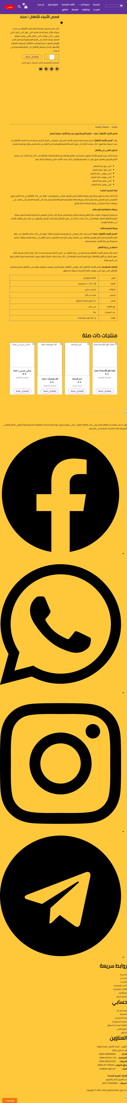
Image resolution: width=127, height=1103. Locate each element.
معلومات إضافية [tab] (102, 127)
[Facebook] (60, 554)
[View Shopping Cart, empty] (26, 7)
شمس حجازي (90, 289)
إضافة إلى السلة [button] (104, 391)
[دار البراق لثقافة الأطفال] (114, 7)
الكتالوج (65, 9)
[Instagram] (60, 832)
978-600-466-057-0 (87, 318)
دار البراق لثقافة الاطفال (86, 301)
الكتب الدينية (37, 63)
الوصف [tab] (114, 127)
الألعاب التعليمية (68, 4)
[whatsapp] (60, 693)
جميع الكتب (84, 4)
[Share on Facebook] (57, 69)
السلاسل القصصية (51, 63)
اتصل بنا (97, 9)
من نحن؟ (40, 4)
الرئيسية (96, 4)
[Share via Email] (41, 69)
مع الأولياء (86, 9)
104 (94, 312)
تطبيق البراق (53, 4)
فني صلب (92, 306)
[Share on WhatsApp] (51, 69)
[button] (79, 4)
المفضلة (75, 9)
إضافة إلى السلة (32, 57)
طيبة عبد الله (90, 295)
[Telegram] (60, 957)
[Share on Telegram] (46, 69)
